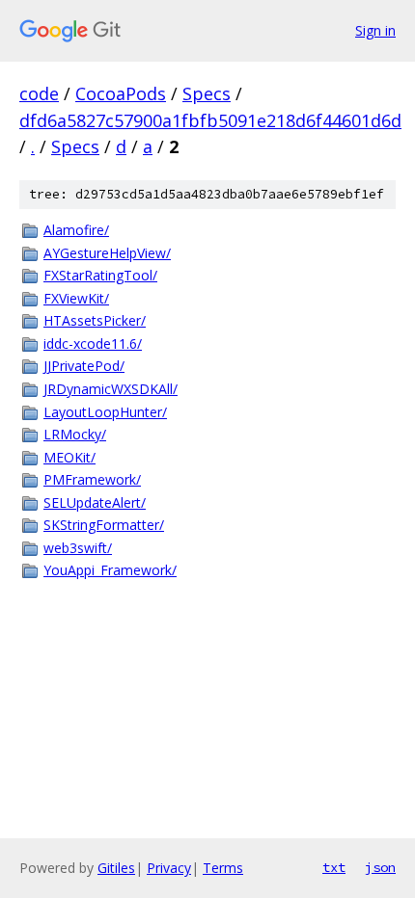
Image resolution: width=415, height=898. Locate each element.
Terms (223, 867)
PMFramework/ (92, 479)
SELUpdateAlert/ (94, 502)
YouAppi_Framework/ (110, 570)
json (380, 867)
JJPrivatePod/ (83, 366)
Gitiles (116, 867)
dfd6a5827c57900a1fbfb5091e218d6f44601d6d (210, 120)
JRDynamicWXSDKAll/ (110, 389)
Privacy (169, 867)
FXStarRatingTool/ (100, 275)
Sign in (375, 30)
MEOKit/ (69, 457)
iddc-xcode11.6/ (92, 343)
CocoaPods (120, 93)
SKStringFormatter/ (103, 524)
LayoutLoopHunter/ (105, 412)
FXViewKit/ (76, 298)
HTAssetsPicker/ (94, 320)
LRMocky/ (74, 434)
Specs (206, 93)
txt (334, 867)
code (39, 93)
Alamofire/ (76, 230)
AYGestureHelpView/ (107, 253)
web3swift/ (77, 548)
